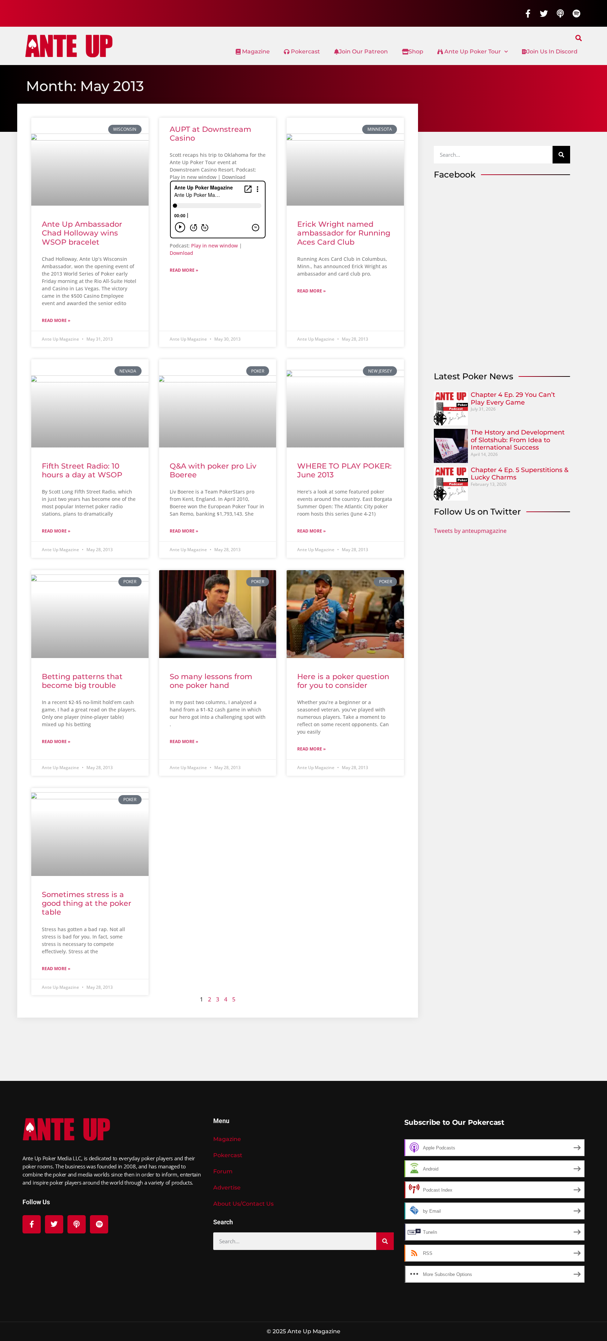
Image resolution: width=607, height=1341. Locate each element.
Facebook (455, 174)
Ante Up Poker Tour (472, 51)
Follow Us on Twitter (477, 512)
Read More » (56, 320)
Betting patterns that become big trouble (82, 681)
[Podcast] (560, 13)
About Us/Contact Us (243, 1203)
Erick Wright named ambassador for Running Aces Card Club (343, 233)
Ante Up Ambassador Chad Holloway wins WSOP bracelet (82, 233)
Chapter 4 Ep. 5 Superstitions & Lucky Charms (519, 474)
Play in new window (214, 245)
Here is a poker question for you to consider (343, 681)
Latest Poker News (473, 376)
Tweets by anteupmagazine (470, 531)
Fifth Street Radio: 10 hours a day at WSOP (82, 470)
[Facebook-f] (528, 13)
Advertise (227, 1187)
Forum (223, 1171)
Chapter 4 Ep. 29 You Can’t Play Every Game (513, 398)
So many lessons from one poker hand (211, 681)
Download (181, 253)
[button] (579, 38)
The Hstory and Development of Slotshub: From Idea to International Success (517, 439)
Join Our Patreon (363, 51)
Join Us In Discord (552, 51)
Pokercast (304, 51)
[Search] (561, 154)
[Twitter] (544, 13)
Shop (416, 51)
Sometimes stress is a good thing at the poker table (86, 903)
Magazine (255, 51)
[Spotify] (576, 13)
